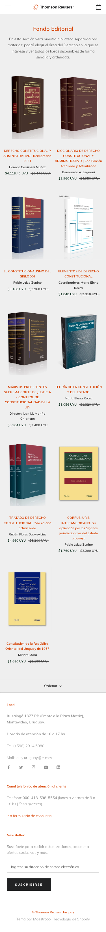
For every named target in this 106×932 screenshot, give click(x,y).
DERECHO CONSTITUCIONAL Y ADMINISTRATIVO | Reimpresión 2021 (27, 156)
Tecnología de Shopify (71, 919)
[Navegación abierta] (8, 7)
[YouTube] (46, 767)
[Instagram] (33, 767)
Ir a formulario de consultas (29, 815)
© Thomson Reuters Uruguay (53, 912)
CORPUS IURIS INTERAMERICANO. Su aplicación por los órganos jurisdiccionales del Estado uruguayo (78, 528)
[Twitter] (21, 767)
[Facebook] (8, 767)
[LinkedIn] (58, 767)
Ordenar (51, 686)
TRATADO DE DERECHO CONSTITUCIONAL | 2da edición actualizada (27, 523)
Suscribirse (29, 885)
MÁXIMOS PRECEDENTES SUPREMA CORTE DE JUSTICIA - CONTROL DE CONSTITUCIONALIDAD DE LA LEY (27, 397)
